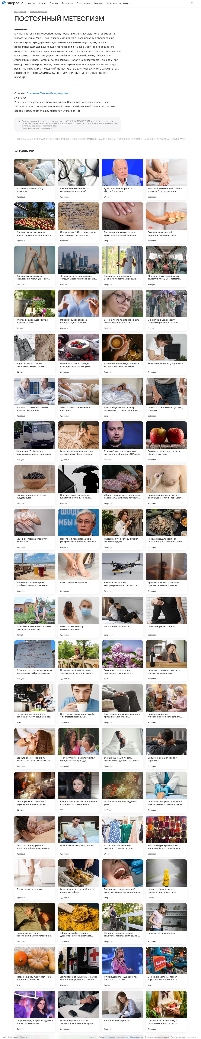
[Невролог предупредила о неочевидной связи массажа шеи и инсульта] (34, 836)
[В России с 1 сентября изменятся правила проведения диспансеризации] (34, 398)
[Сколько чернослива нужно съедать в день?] (34, 485)
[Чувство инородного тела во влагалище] (78, 398)
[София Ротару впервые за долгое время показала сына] (34, 1011)
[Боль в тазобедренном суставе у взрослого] (166, 398)
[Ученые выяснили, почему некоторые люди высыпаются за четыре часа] (122, 748)
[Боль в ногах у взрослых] (34, 879)
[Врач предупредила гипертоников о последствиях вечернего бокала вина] (166, 704)
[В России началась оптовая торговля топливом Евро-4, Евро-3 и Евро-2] (166, 967)
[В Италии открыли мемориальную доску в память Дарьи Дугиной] (34, 660)
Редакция (92, 1037)
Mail (4, 1037)
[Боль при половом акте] (122, 617)
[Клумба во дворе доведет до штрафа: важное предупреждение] (34, 310)
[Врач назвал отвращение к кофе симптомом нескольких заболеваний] (78, 704)
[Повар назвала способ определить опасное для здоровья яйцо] (166, 222)
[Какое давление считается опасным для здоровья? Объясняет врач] (78, 179)
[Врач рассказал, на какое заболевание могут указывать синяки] (34, 266)
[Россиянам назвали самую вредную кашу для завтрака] (78, 354)
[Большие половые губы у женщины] (34, 179)
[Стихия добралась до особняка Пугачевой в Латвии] (122, 967)
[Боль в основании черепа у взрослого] (166, 748)
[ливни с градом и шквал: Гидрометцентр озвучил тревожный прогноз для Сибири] (166, 879)
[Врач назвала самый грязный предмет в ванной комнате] (166, 573)
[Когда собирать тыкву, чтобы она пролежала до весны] (34, 967)
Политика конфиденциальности (183, 1037)
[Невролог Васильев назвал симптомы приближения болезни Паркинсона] (122, 923)
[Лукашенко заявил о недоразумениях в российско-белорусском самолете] (122, 573)
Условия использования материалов (113, 1037)
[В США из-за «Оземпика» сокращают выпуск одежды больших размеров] (122, 836)
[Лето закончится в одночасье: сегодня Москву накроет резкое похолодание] (78, 266)
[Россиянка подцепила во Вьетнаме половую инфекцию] (122, 266)
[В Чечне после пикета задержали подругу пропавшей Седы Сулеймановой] (122, 310)
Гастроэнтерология (38, 12)
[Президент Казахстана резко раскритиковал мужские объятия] (78, 529)
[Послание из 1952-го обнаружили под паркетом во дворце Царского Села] (78, 222)
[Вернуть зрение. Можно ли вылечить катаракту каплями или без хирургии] (34, 748)
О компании (13, 1037)
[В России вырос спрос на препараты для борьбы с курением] (78, 310)
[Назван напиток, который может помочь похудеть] (122, 529)
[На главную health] (15, 3)
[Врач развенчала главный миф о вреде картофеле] (78, 879)
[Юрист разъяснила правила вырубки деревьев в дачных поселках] (34, 792)
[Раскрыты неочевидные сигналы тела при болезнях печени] (166, 179)
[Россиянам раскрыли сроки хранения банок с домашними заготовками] (166, 836)
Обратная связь (136, 1037)
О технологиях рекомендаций (157, 1037)
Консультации (20, 12)
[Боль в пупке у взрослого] (166, 923)
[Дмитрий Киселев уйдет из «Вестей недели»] (122, 179)
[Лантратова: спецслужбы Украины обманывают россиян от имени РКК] (78, 967)
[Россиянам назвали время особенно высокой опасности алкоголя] (34, 573)
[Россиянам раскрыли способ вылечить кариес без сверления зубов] (122, 879)
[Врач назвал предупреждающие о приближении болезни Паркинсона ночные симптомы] (122, 704)
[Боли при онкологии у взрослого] (166, 354)
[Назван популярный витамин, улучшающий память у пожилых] (78, 660)
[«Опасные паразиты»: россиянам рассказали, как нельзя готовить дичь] (122, 485)
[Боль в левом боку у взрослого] (78, 836)
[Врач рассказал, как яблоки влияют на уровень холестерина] (34, 222)
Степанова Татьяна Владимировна (48, 93)
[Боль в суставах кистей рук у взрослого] (34, 529)
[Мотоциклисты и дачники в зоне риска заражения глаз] (34, 617)
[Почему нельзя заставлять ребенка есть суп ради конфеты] (34, 704)
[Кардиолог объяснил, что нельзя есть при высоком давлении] (122, 354)
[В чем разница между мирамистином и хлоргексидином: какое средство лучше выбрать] (78, 617)
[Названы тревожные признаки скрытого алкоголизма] (166, 660)
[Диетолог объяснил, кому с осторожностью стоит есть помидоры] (166, 1011)
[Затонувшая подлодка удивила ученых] (122, 792)
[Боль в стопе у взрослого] (78, 573)
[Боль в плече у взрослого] (122, 1011)
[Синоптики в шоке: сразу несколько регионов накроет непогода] (166, 310)
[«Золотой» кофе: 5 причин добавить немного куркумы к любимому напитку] (78, 923)
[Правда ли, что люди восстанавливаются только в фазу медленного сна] (34, 923)
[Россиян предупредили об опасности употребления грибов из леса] (166, 529)
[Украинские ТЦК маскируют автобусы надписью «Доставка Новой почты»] (34, 441)
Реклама (23, 1037)
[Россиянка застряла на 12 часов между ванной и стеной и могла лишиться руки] (166, 792)
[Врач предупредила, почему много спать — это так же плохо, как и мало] (122, 398)
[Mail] (4, 3)
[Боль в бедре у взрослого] (166, 617)
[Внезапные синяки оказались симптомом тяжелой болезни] (122, 222)
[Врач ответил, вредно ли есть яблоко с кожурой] (166, 441)
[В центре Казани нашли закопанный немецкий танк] (34, 354)
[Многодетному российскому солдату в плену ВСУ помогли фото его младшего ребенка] (166, 266)
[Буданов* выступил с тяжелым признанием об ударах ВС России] (122, 441)
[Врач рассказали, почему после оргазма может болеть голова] (78, 441)
